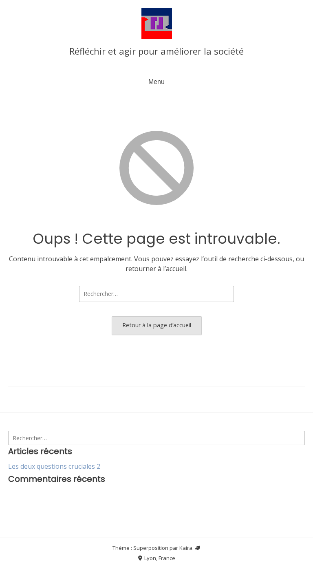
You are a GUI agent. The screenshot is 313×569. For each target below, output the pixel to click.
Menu (156, 81)
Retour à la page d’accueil (156, 325)
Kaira (185, 547)
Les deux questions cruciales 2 (54, 466)
